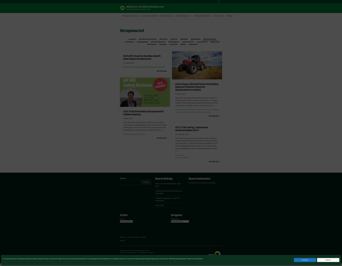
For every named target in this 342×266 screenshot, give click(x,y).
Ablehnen (328, 260)
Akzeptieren (305, 260)
